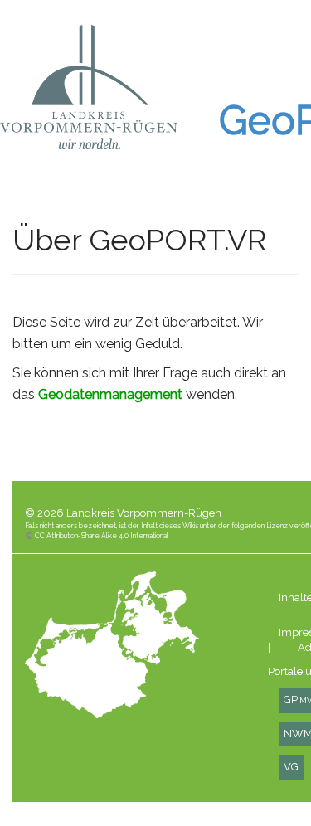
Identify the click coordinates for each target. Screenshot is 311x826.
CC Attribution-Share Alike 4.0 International (101, 536)
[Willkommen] (88, 87)
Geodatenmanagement (110, 394)
